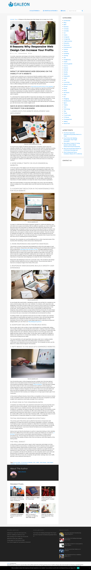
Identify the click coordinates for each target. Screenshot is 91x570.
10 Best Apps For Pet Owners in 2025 (15, 540)
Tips (31, 53)
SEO (34, 462)
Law (65, 80)
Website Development (21, 464)
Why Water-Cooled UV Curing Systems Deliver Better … (74, 544)
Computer (66, 37)
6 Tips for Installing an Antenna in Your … (16, 534)
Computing (67, 39)
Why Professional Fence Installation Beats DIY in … (73, 555)
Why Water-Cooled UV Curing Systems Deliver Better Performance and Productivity (72, 145)
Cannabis (66, 30)
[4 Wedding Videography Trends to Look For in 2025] (17, 508)
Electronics (67, 45)
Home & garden (68, 63)
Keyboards (67, 76)
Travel (65, 113)
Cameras (66, 28)
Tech (65, 107)
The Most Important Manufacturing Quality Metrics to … (45, 535)
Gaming (66, 55)
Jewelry (66, 72)
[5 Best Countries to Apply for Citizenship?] (33, 491)
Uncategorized (68, 119)
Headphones (67, 59)
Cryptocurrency (68, 41)
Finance (66, 51)
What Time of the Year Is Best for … (15, 538)
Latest (65, 78)
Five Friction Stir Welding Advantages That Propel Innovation (70, 139)
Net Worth (66, 92)
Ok (78, 567)
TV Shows (66, 117)
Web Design (43, 462)
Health (65, 61)
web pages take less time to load (28, 249)
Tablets (66, 105)
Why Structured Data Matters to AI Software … (73, 550)
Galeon (8, 563)
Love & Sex (67, 82)
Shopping (66, 98)
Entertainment (68, 47)
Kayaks (66, 74)
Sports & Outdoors (50, 10)
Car (65, 33)
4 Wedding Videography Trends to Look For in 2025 (16, 516)
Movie (65, 88)
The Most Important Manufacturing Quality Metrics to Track (72, 134)
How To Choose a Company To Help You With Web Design (32, 516)
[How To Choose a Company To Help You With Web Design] (33, 508)
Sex (65, 96)
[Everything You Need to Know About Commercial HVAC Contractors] (17, 491)
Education (66, 43)
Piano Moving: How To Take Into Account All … (18, 536)
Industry (66, 68)
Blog (63, 10)
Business (66, 26)
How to (66, 65)
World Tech (67, 123)
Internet (66, 70)
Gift (65, 57)
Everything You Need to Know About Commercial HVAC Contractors (17, 499)
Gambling (66, 53)
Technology (67, 109)
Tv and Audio (67, 115)
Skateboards (67, 100)
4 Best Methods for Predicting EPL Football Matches (47, 499)
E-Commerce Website (26, 462)
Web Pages (50, 462)
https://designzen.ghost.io (34, 321)
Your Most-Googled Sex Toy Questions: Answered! (18, 542)
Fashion (66, 49)
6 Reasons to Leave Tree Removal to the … (17, 532)
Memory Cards (68, 84)
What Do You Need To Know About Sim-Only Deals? (47, 516)
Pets (65, 94)
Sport (65, 103)
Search (82, 10)
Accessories (67, 20)
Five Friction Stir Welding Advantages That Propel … (45, 532)
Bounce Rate (16, 462)
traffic (37, 462)
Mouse (65, 86)
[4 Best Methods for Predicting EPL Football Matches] (48, 491)
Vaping (65, 121)
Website (13, 464)
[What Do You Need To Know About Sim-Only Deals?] (48, 508)
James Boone (23, 53)
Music (65, 90)
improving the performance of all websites (42, 86)
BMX (65, 24)
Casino (65, 35)
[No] (89, 568)
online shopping (37, 384)
